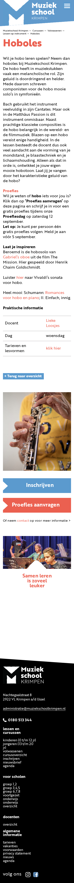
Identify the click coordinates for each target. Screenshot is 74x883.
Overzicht (10, 824)
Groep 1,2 (10, 784)
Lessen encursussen (12, 731)
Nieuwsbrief (12, 762)
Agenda (8, 766)
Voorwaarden (13, 850)
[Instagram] (28, 874)
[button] (67, 6)
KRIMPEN (44, 12)
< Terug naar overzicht (23, 376)
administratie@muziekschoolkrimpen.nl (34, 709)
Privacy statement (17, 853)
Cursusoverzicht (15, 755)
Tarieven (9, 842)
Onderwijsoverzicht (10, 804)
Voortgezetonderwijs (11, 797)
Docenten (11, 817)
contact (23, 520)
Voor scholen (14, 777)
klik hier (53, 349)
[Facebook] (35, 874)
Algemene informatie (12, 833)
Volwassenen (12, 751)
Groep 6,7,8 (11, 792)
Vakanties (10, 846)
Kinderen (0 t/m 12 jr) (19, 740)
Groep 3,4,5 (11, 788)
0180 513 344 (20, 720)
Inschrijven (40, 485)
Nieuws (8, 857)
